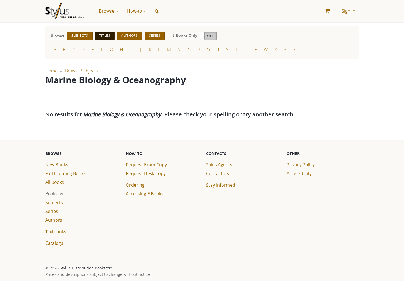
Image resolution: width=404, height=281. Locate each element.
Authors (129, 35)
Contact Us (217, 173)
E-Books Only (184, 35)
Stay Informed (220, 185)
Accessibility (299, 173)
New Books (56, 165)
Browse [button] (107, 11)
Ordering (135, 185)
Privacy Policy (301, 165)
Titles (104, 35)
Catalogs (54, 243)
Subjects (79, 35)
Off (210, 35)
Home (51, 71)
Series (155, 35)
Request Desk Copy (146, 173)
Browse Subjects (81, 71)
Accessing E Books (145, 194)
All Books (54, 182)
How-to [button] (135, 11)
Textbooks (55, 232)
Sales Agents (219, 165)
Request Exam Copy (146, 165)
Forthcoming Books (65, 173)
